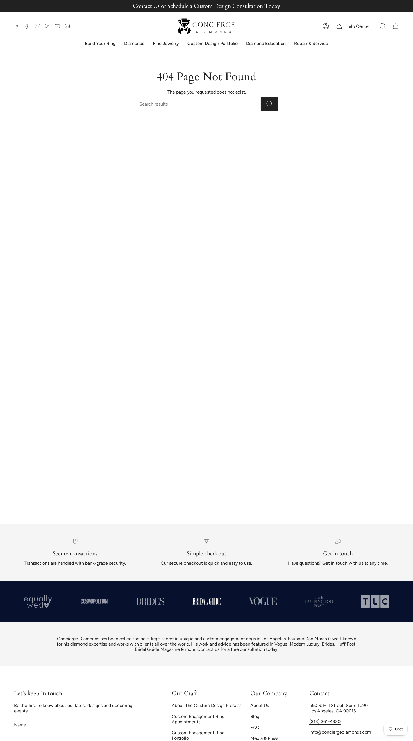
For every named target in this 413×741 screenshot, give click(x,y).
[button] (382, 26)
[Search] (269, 104)
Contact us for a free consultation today (237, 649)
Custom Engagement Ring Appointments (198, 719)
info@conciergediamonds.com (340, 732)
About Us (259, 705)
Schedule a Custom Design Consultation (215, 6)
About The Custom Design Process (206, 705)
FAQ (254, 727)
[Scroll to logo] (94, 601)
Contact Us (146, 6)
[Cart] (395, 26)
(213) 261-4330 (325, 721)
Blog (254, 716)
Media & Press (264, 738)
